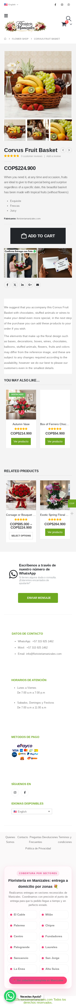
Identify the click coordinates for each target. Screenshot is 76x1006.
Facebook (7, 285)
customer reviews (31, 156)
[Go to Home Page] (5, 38)
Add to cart (41, 236)
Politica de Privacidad (38, 848)
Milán (49, 914)
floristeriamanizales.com (29, 218)
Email (37, 285)
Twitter (15, 285)
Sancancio (21, 958)
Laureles (51, 947)
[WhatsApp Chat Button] (10, 996)
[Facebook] (55, 4)
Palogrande (22, 947)
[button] (7, 15)
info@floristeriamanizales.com (44, 653)
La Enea (19, 968)
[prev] (63, 150)
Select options (21, 535)
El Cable (19, 914)
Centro (18, 936)
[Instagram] (62, 4)
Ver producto (21, 441)
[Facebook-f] (25, 792)
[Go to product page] (55, 404)
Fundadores (53, 936)
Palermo (19, 925)
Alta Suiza (52, 968)
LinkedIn (22, 285)
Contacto (22, 837)
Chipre (50, 925)
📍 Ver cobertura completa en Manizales (38, 980)
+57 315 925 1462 (43, 641)
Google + (30, 285)
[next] (69, 150)
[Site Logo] (25, 26)
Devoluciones (50, 837)
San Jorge (52, 958)
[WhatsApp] (69, 4)
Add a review (53, 156)
